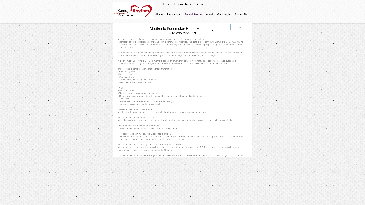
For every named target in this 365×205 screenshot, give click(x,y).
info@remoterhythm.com (187, 4)
